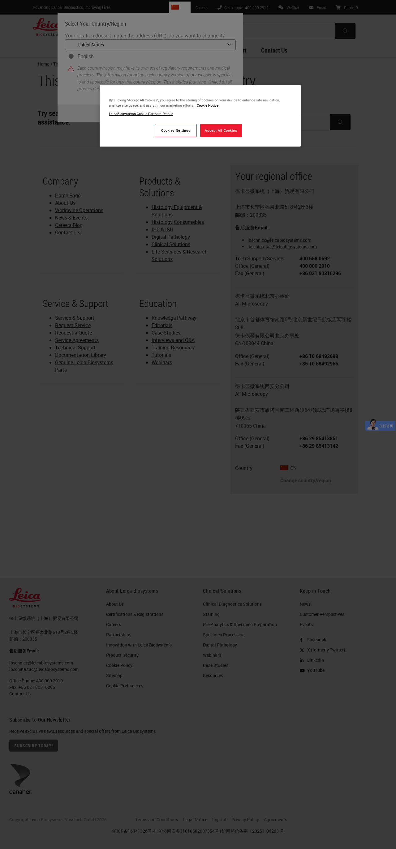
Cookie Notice (207, 105)
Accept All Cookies (221, 130)
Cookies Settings (175, 130)
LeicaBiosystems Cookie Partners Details (141, 113)
